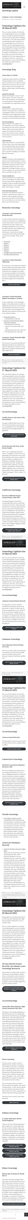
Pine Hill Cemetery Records (11, 254)
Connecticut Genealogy (11, 895)
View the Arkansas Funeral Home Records (14, 628)
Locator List (7, 241)
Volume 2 (6, 245)
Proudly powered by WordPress (9, 1218)
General (12, 894)
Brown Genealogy (14, 1102)
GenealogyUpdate (7, 63)
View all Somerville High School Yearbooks (14, 1048)
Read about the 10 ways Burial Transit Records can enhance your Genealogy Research (14, 989)
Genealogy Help (14, 361)
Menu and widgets (24, 8)
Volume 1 (6, 243)
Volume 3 (6, 247)
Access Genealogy (6, 361)
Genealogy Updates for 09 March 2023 (14, 911)
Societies (16, 894)
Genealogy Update (10, 10)
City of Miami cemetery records (12, 818)
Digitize (4, 157)
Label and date (6, 140)
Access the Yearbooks (14, 354)
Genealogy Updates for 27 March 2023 (14, 369)
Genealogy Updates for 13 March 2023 (14, 689)
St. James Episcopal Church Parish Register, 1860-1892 (14, 1145)
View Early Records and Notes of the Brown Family (14, 479)
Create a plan (6, 107)
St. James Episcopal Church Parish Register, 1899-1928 (14, 1150)
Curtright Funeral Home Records (13, 252)
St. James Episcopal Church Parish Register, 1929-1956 (14, 1155)
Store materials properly (9, 190)
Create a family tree (8, 176)
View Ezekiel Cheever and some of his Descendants (14, 435)
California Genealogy (17, 537)
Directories (19, 895)
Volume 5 (6, 250)
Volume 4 (6, 249)
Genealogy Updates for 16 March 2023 (14, 552)
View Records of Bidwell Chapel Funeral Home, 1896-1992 (14, 530)
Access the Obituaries (14, 284)
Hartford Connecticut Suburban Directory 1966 (14, 803)
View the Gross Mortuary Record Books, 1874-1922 (14, 662)
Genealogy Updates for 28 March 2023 (14, 26)
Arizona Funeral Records (14, 749)
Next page (26, 1214)
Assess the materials (8, 94)
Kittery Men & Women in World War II (14, 1204)
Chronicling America (9, 317)
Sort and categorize (8, 122)
